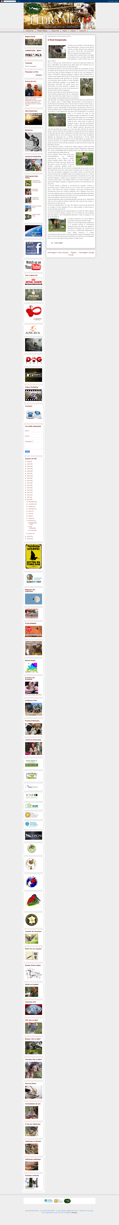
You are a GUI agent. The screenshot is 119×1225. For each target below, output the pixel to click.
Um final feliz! (32, 530)
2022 (28, 471)
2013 (28, 492)
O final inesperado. (32, 527)
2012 (28, 495)
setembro (31, 509)
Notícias (65, 31)
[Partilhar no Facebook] (60, 243)
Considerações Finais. (32, 523)
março (30, 518)
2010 (28, 499)
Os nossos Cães (29, 31)
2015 (28, 488)
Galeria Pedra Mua (36, 215)
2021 (28, 473)
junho (30, 511)
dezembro (31, 501)
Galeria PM (82, 31)
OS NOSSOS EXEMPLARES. (36, 181)
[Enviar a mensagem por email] (55, 243)
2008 (29, 539)
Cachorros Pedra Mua (35, 198)
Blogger (74, 1212)
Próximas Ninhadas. (35, 189)
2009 (29, 536)
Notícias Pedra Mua (36, 206)
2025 (28, 464)
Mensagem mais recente (58, 252)
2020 (28, 476)
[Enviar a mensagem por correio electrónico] (51, 243)
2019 (28, 478)
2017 (28, 483)
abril (29, 516)
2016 (28, 485)
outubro (31, 506)
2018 (28, 480)
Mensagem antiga (86, 252)
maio (30, 513)
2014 (28, 490)
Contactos (73, 31)
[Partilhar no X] (58, 243)
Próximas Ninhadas (42, 31)
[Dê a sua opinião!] (57, 243)
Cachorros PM (55, 31)
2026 (28, 461)
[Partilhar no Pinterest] (62, 243)
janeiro (30, 533)
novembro (31, 504)
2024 (28, 466)
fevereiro (31, 520)
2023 (28, 469)
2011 (28, 497)
